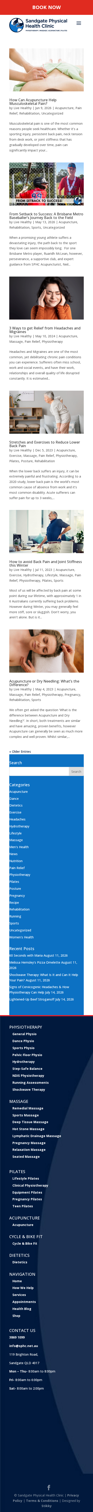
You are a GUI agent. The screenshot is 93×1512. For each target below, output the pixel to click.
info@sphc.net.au (23, 1346)
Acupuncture (64, 108)
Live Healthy (23, 108)
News (13, 854)
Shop (16, 1316)
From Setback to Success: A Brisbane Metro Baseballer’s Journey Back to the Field (46, 216)
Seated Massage (26, 1156)
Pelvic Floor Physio (27, 1055)
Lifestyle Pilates (25, 1178)
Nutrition (16, 861)
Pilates (14, 461)
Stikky (47, 1506)
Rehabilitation (29, 113)
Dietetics (16, 805)
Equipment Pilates (27, 1192)
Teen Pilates (22, 1206)
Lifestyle (51, 575)
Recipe (14, 902)
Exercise (15, 455)
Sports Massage (25, 1115)
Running (15, 916)
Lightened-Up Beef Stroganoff (31, 999)
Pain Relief (32, 341)
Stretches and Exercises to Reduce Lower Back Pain (44, 444)
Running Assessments (30, 1082)
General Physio (24, 1034)
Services (19, 1295)
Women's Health (21, 937)
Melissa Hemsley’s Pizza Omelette (34, 962)
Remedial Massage (27, 1108)
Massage (16, 341)
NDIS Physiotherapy (28, 1075)
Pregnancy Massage (29, 1143)
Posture (27, 461)
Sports (36, 227)
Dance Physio (23, 1041)
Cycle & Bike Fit (24, 1243)
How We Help (23, 1288)
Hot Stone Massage (28, 1129)
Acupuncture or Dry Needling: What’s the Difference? (44, 683)
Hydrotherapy (33, 575)
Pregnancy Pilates (27, 1199)
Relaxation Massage (29, 1149)
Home (17, 1281)
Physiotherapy (52, 341)
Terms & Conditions (42, 1500)
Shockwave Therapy (28, 1089)
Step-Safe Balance (27, 1068)
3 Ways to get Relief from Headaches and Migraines (45, 330)
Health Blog (21, 1309)
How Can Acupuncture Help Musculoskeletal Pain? (32, 101)
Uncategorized (52, 113)
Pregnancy (72, 694)
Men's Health (19, 847)
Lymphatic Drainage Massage (36, 1136)
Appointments (24, 1302)
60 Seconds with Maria (26, 955)
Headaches (17, 819)
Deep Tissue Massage (30, 1122)
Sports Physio (23, 1048)
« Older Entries (20, 751)
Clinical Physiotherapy (30, 1185)
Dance (14, 798)
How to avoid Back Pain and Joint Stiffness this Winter (45, 563)
